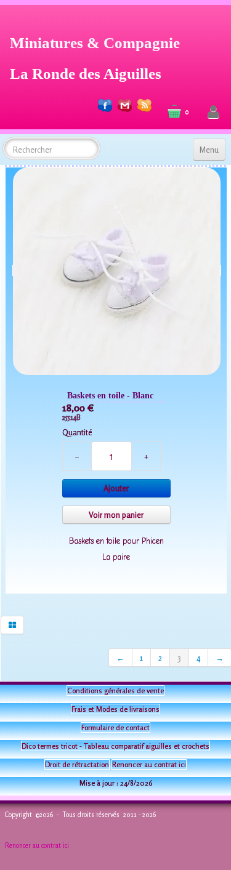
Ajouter (116, 488)
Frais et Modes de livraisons (115, 709)
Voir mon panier (116, 515)
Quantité (77, 432)
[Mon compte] (213, 112)
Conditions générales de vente (115, 690)
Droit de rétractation (77, 764)
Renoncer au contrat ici (149, 764)
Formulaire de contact (115, 727)
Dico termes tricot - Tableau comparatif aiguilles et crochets (115, 746)
